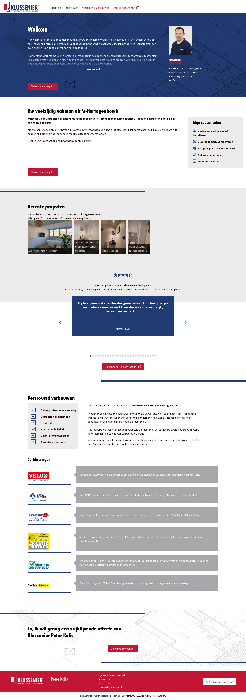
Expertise (55, 8)
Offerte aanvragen (124, 8)
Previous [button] (60, 322)
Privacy (94, 695)
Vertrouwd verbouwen (96, 8)
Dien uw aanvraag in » (43, 86)
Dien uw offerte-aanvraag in (121, 366)
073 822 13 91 (175, 72)
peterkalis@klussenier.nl (181, 76)
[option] (123, 316)
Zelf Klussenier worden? (219, 682)
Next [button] (185, 322)
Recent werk (71, 8)
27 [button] (157, 356)
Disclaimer (85, 695)
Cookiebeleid (105, 695)
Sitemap (116, 695)
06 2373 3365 (191, 72)
